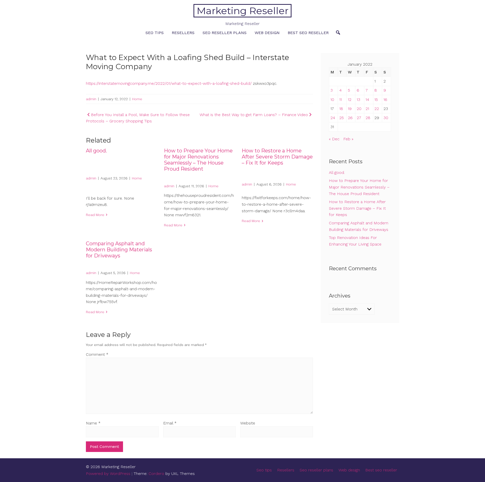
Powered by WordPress (108, 473)
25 (341, 117)
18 (341, 108)
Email (170, 423)
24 (332, 117)
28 (368, 117)
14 (367, 99)
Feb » (348, 139)
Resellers (183, 32)
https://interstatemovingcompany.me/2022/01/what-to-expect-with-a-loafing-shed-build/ (169, 83)
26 (350, 117)
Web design (267, 32)
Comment (97, 354)
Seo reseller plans (225, 32)
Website (247, 423)
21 (367, 108)
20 (359, 108)
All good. (96, 151)
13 (358, 99)
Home (137, 99)
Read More (95, 215)
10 (332, 99)
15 (376, 99)
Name (93, 423)
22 (376, 108)
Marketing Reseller (242, 11)
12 (349, 99)
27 (359, 117)
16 (385, 99)
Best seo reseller (308, 32)
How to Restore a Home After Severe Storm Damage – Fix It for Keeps (277, 157)
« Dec (334, 139)
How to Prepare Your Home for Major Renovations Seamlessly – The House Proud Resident (198, 160)
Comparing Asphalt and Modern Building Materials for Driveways (119, 249)
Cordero (156, 473)
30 (385, 117)
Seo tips (155, 32)
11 (340, 99)
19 (350, 108)
